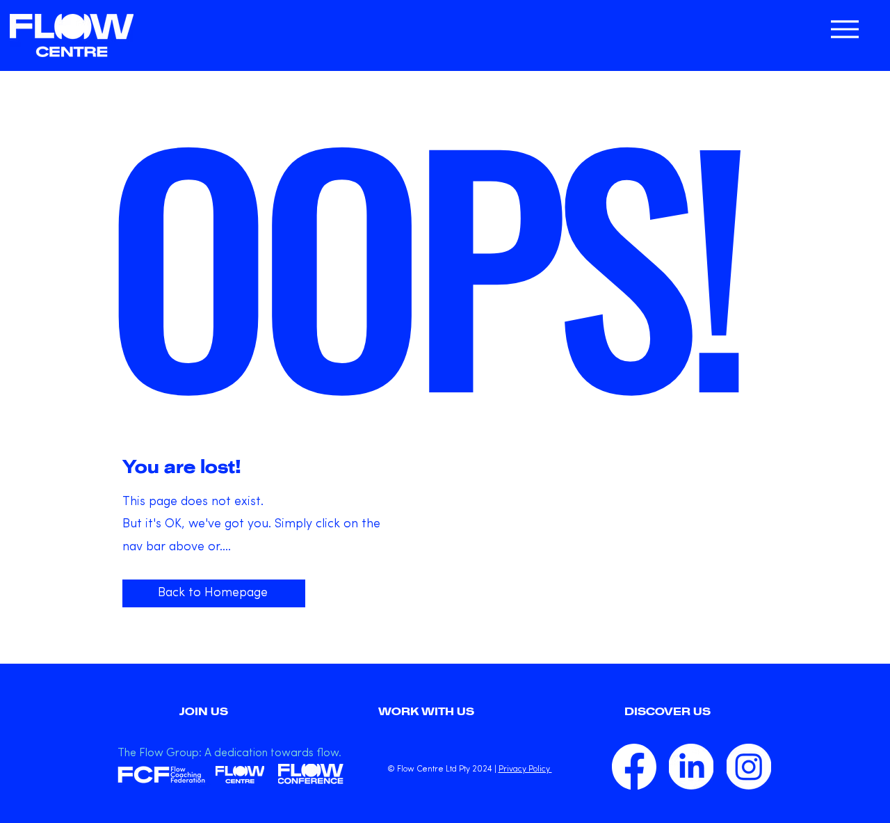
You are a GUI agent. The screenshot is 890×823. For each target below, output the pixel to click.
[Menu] (844, 29)
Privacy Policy (525, 769)
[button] (667, 711)
